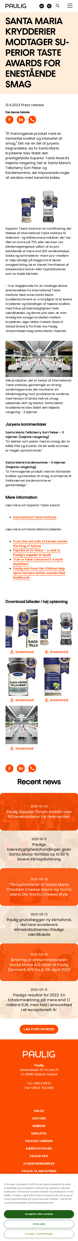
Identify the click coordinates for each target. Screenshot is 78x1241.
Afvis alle (39, 1224)
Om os (39, 1111)
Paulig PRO (39, 1156)
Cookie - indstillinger (39, 1234)
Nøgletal (39, 1133)
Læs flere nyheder (39, 1029)
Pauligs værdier (38, 1141)
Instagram (49, 6)
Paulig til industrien (39, 1171)
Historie (39, 1118)
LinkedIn (41, 6)
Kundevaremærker (38, 1163)
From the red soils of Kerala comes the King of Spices (40, 543)
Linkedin (21, 120)
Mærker (39, 1126)
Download (25, 651)
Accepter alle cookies (39, 1214)
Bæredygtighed (39, 1148)
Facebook (9, 120)
